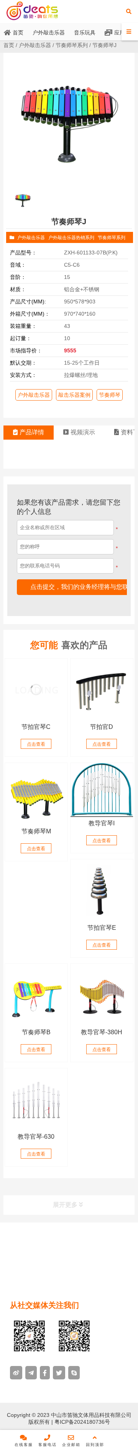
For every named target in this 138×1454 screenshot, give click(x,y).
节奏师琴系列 (72, 45)
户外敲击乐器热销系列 (71, 237)
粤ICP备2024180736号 (81, 1422)
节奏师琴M (36, 831)
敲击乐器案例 (74, 395)
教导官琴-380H (101, 1032)
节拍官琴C (36, 727)
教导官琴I (102, 823)
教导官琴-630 (36, 1136)
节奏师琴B (36, 1032)
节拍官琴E (101, 927)
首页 (8, 45)
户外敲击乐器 (35, 45)
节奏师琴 (109, 395)
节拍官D (101, 727)
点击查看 (36, 744)
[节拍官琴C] (36, 689)
